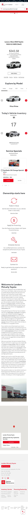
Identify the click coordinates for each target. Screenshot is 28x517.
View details (14, 73)
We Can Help (14, 272)
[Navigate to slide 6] (17, 13)
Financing (17, 489)
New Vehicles (4, 491)
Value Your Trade (14, 213)
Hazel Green (10, 312)
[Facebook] (2, 478)
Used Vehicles (4, 493)
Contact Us (6, 466)
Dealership (23, 489)
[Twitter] (5, 478)
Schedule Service (13, 154)
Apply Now (14, 232)
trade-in (23, 335)
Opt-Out (27, 508)
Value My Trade (16, 495)
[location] (24, 1)
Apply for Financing (16, 492)
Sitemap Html (15, 508)
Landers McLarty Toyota (2, 507)
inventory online (11, 303)
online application (9, 330)
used (19, 314)
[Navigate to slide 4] (14, 13)
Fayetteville (20, 306)
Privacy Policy (6, 508)
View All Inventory (13, 115)
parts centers (12, 344)
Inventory (4, 489)
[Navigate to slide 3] (13, 13)
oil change (19, 347)
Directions (22, 493)
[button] (14, 426)
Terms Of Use (9, 507)
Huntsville (16, 312)
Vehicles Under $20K (3, 496)
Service (9, 489)
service (5, 344)
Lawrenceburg (4, 308)
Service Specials (9, 495)
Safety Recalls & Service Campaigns (23, 507)
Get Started (13, 252)
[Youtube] (8, 478)
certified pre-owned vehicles (8, 315)
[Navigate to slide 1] (10, 13)
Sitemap (11, 507)
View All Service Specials (13, 153)
